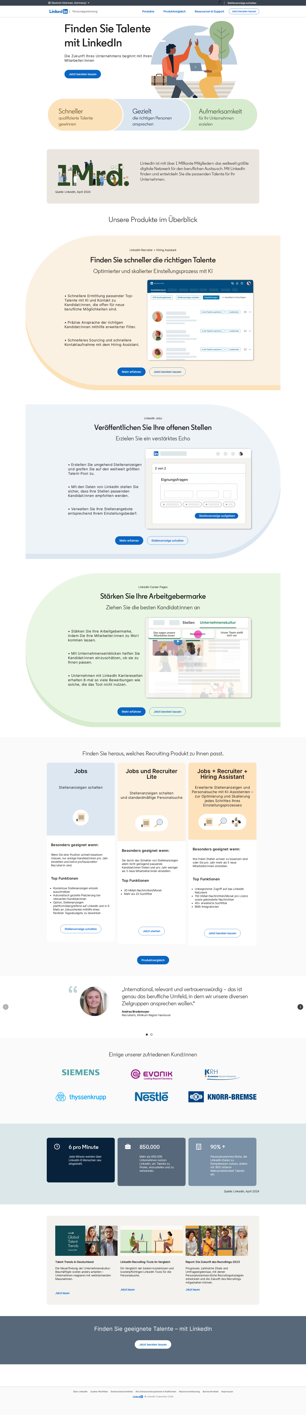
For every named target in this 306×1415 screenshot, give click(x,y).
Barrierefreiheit (211, 1391)
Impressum (227, 1391)
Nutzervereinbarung (189, 1391)
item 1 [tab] (147, 1035)
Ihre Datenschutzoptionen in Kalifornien (156, 1391)
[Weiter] (300, 1007)
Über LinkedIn (80, 1391)
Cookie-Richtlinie (99, 1391)
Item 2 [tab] (151, 1035)
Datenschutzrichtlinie (122, 1391)
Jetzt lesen (62, 1293)
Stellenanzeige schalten (242, 2)
